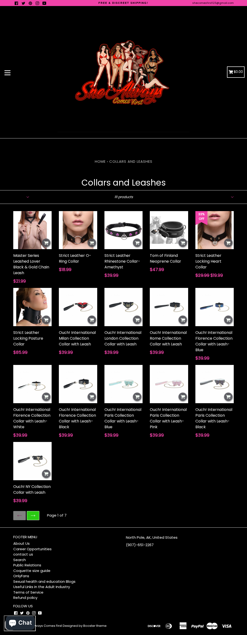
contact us (23, 554)
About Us (21, 543)
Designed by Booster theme (85, 625)
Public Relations (27, 565)
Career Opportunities (32, 548)
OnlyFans (21, 575)
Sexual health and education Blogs (44, 581)
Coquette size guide (31, 570)
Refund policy (25, 597)
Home (100, 161)
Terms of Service (28, 592)
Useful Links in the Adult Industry (41, 586)
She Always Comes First (43, 625)
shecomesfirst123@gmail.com (213, 3)
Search (19, 559)
